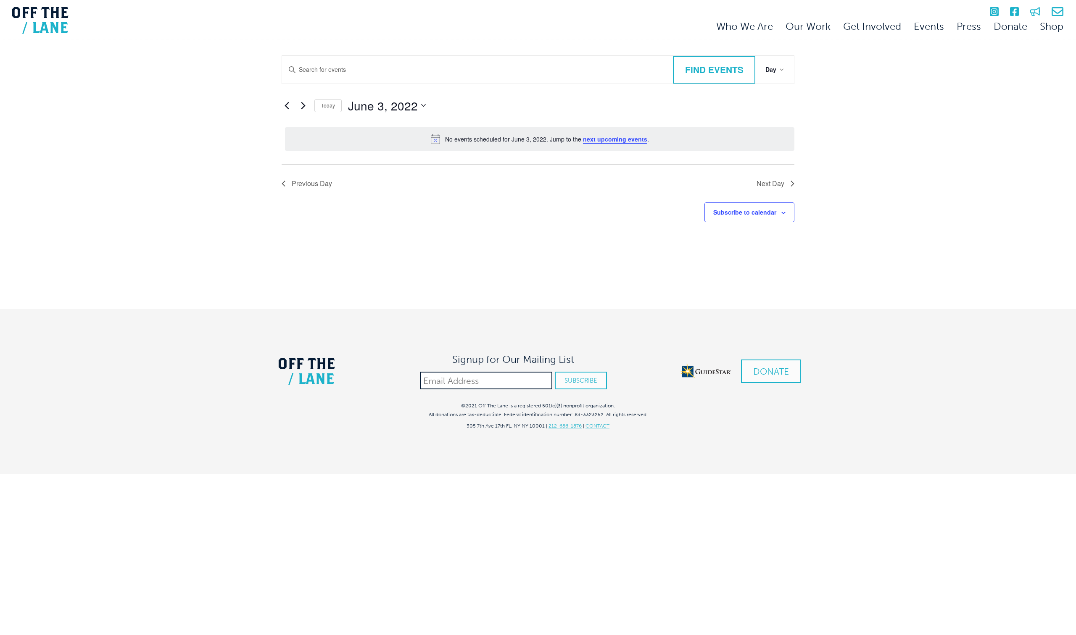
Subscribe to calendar (744, 212)
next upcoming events (615, 139)
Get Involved (872, 26)
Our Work (808, 26)
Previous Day (312, 183)
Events (929, 26)
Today (328, 105)
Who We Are (744, 26)
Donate (1010, 26)
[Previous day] (287, 105)
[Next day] (303, 105)
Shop (1051, 26)
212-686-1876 (565, 426)
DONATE (771, 371)
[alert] (539, 139)
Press (969, 26)
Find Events (714, 69)
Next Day (770, 183)
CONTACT (597, 426)
